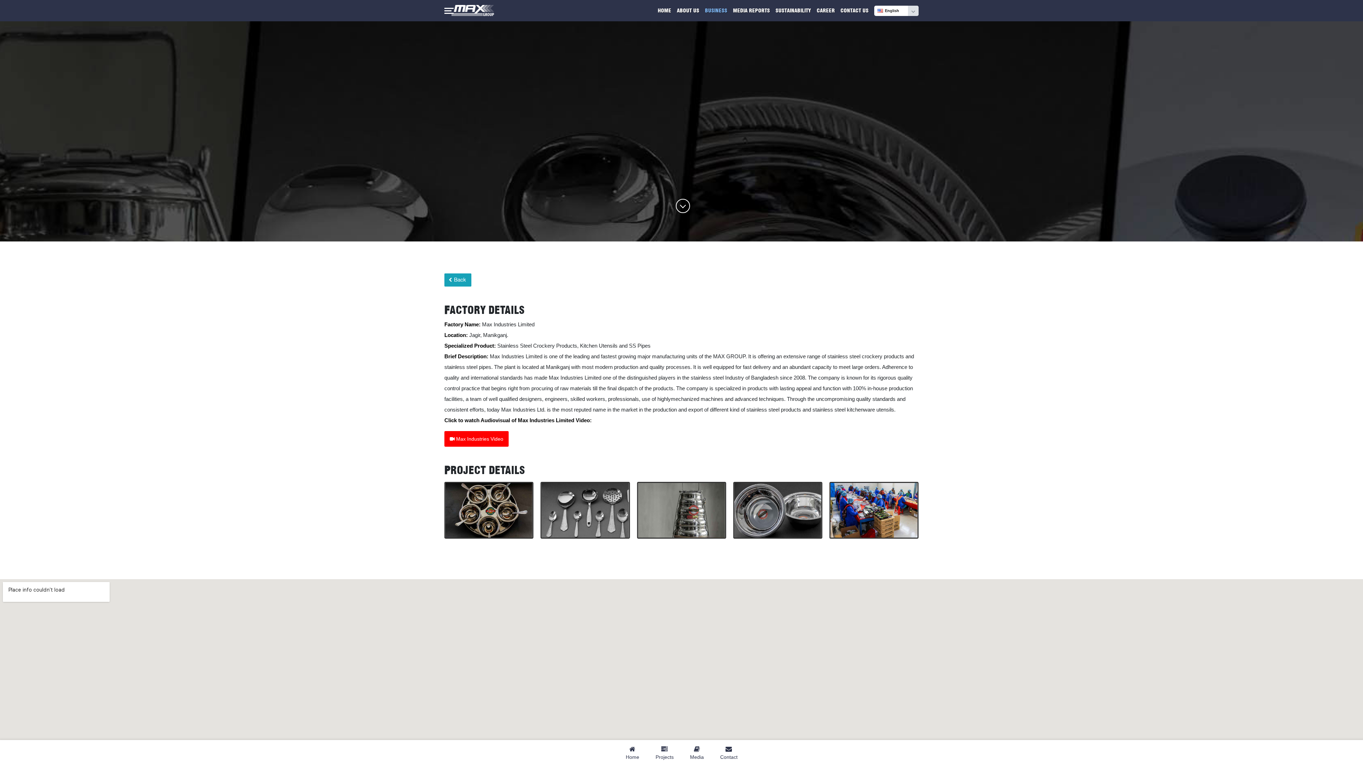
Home (664, 10)
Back (459, 280)
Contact (729, 757)
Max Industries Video (479, 439)
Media (697, 757)
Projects (665, 757)
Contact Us (855, 10)
